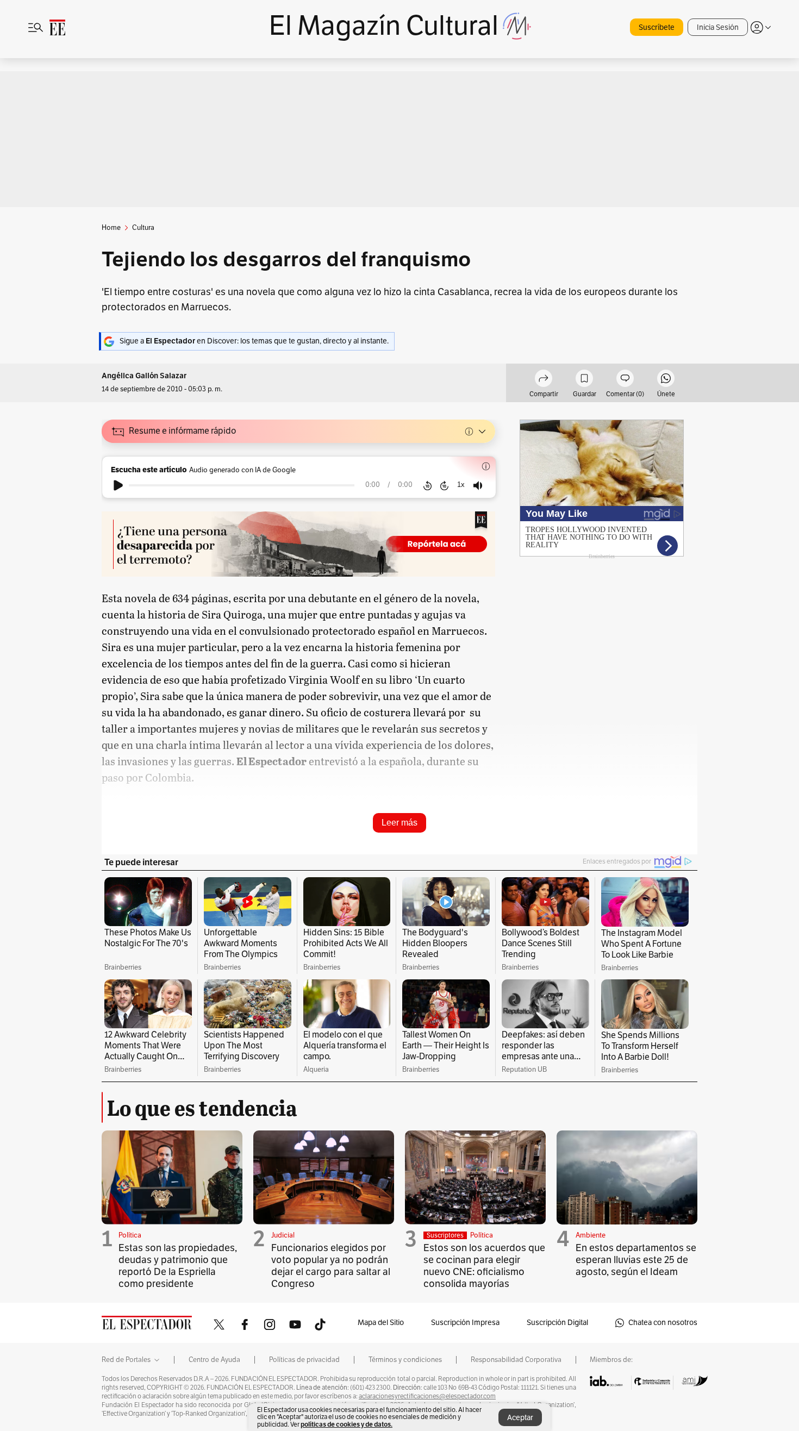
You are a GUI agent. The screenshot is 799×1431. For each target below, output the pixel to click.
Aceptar (520, 1417)
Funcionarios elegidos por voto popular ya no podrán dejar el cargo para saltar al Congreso (330, 1266)
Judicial (283, 1235)
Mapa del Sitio (381, 1322)
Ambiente (591, 1235)
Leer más (399, 822)
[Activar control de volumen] (477, 485)
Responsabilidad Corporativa (516, 1360)
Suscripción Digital (557, 1322)
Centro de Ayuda (214, 1360)
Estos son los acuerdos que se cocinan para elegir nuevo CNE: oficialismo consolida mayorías (484, 1266)
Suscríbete (657, 27)
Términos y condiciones (405, 1360)
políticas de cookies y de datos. (346, 1424)
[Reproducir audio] (118, 485)
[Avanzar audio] (444, 485)
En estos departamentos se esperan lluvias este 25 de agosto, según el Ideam (636, 1260)
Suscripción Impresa (465, 1322)
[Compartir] (543, 380)
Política (129, 1235)
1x (461, 484)
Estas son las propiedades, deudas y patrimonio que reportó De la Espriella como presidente (177, 1266)
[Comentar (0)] (625, 380)
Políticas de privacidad (304, 1360)
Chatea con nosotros (662, 1322)
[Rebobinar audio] (427, 485)
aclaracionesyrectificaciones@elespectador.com (427, 1396)
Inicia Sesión (718, 27)
